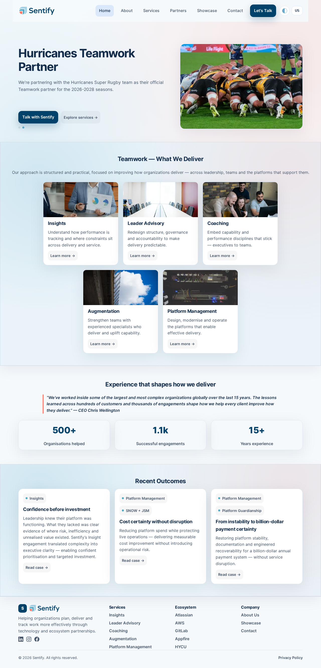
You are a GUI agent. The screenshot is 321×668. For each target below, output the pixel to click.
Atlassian (184, 614)
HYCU (181, 646)
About (127, 10)
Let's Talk (263, 10)
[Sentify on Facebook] (36, 639)
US (297, 11)
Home (104, 10)
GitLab (181, 630)
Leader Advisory (124, 622)
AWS (179, 622)
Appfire (182, 638)
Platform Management (130, 646)
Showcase (207, 10)
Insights (117, 614)
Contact (235, 10)
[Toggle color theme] (285, 11)
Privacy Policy (290, 657)
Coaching (118, 630)
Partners (178, 10)
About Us (250, 614)
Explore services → (81, 117)
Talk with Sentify (38, 116)
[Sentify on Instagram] (28, 639)
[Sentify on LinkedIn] (20, 639)
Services (151, 10)
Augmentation (123, 638)
